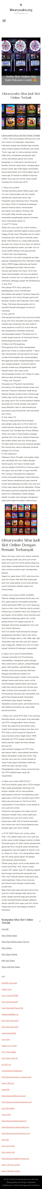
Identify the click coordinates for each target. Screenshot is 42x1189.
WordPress (35, 1185)
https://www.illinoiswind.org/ (14, 1121)
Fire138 (5, 929)
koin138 (5, 1139)
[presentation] (4, 56)
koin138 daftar (8, 1108)
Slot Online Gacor (9, 935)
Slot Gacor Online (9, 954)
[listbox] (21, 56)
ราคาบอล (6, 1039)
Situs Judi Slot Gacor (11, 967)
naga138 (5, 1089)
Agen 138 (6, 1114)
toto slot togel (8, 1146)
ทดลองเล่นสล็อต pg (10, 1014)
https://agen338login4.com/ (14, 1096)
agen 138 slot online (11, 1164)
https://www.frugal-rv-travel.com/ (16, 1077)
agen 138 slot (8, 1083)
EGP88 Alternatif (9, 983)
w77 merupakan (9, 1052)
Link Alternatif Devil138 (12, 1008)
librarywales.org (21, 10)
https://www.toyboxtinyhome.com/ (17, 1102)
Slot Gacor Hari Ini (10, 1058)
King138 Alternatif (10, 1020)
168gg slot (7, 989)
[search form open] (21, 5)
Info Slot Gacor (8, 960)
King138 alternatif (10, 1002)
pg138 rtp (6, 1064)
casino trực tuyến (9, 1045)
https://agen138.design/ (12, 1070)
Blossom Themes (12, 1185)
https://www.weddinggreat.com (15, 1158)
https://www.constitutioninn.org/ (16, 1133)
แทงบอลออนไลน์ (9, 1033)
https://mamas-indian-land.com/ (15, 1127)
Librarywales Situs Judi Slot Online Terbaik (21, 135)
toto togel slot (8, 1152)
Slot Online (7, 948)
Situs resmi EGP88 (10, 995)
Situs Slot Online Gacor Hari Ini (15, 941)
